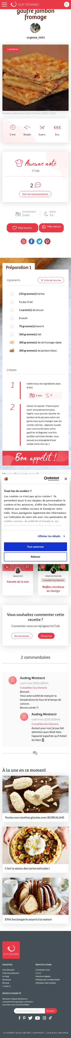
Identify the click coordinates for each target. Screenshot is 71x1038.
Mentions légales (43, 976)
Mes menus (54, 226)
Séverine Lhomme (53, 576)
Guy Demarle (8, 970)
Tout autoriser (35, 546)
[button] (4, 4)
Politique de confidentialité (48, 979)
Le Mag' (5, 976)
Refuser (35, 556)
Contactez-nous (43, 970)
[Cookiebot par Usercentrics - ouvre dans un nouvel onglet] (44, 479)
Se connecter (21, 635)
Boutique (6, 979)
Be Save (5, 983)
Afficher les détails (49, 536)
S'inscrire (46, 635)
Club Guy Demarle (10, 973)
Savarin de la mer (18, 582)
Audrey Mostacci (32, 678)
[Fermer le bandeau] (66, 479)
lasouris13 (18, 576)
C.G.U (38, 973)
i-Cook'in (6, 986)
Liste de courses (52, 280)
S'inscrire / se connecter (16, 1032)
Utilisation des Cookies (46, 983)
